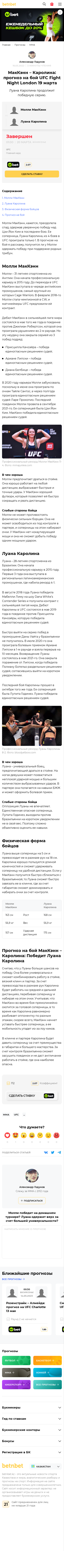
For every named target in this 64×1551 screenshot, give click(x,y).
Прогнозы (20, 45)
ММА (32, 45)
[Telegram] (59, 1152)
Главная (6, 45)
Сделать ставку (32, 174)
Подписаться (33, 1200)
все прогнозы (12, 1279)
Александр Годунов (32, 61)
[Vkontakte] (45, 1152)
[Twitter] (52, 1152)
